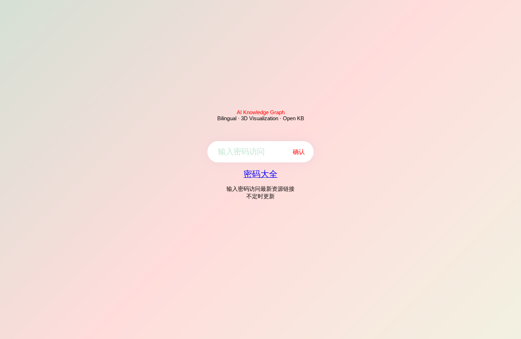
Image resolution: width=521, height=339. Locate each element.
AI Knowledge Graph (261, 112)
